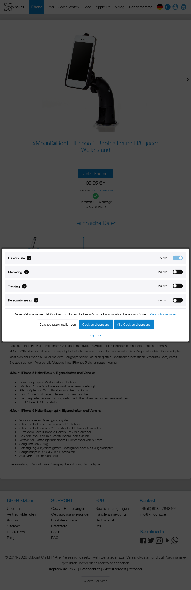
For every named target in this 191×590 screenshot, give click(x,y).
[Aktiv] (178, 257)
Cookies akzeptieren (96, 324)
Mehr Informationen (163, 314)
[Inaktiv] (178, 272)
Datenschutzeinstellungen (57, 324)
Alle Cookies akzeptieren (134, 324)
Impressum (97, 335)
